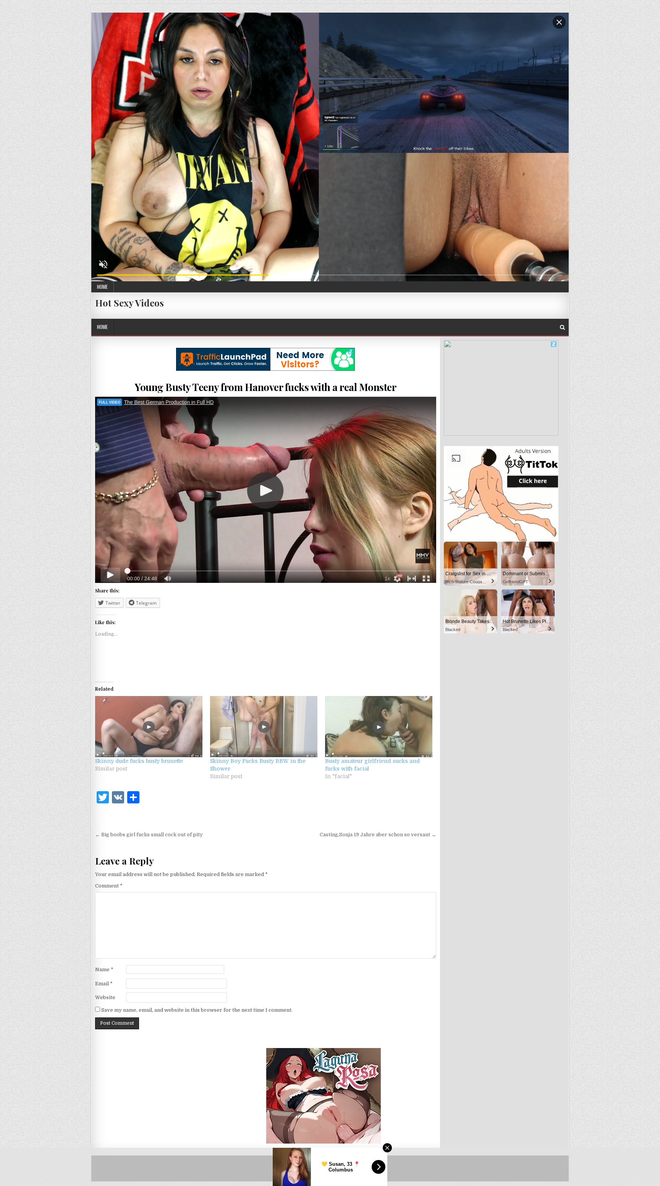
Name (104, 969)
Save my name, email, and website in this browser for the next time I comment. (197, 1010)
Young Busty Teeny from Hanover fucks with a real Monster (265, 387)
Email (104, 983)
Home (102, 286)
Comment (109, 886)
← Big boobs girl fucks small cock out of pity (149, 834)
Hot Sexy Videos (129, 303)
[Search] (562, 327)
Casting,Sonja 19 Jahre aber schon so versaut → (378, 834)
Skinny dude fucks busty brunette (139, 761)
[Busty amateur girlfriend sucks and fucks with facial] (378, 727)
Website (105, 997)
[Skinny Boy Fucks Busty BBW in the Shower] (263, 727)
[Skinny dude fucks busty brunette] (148, 727)
